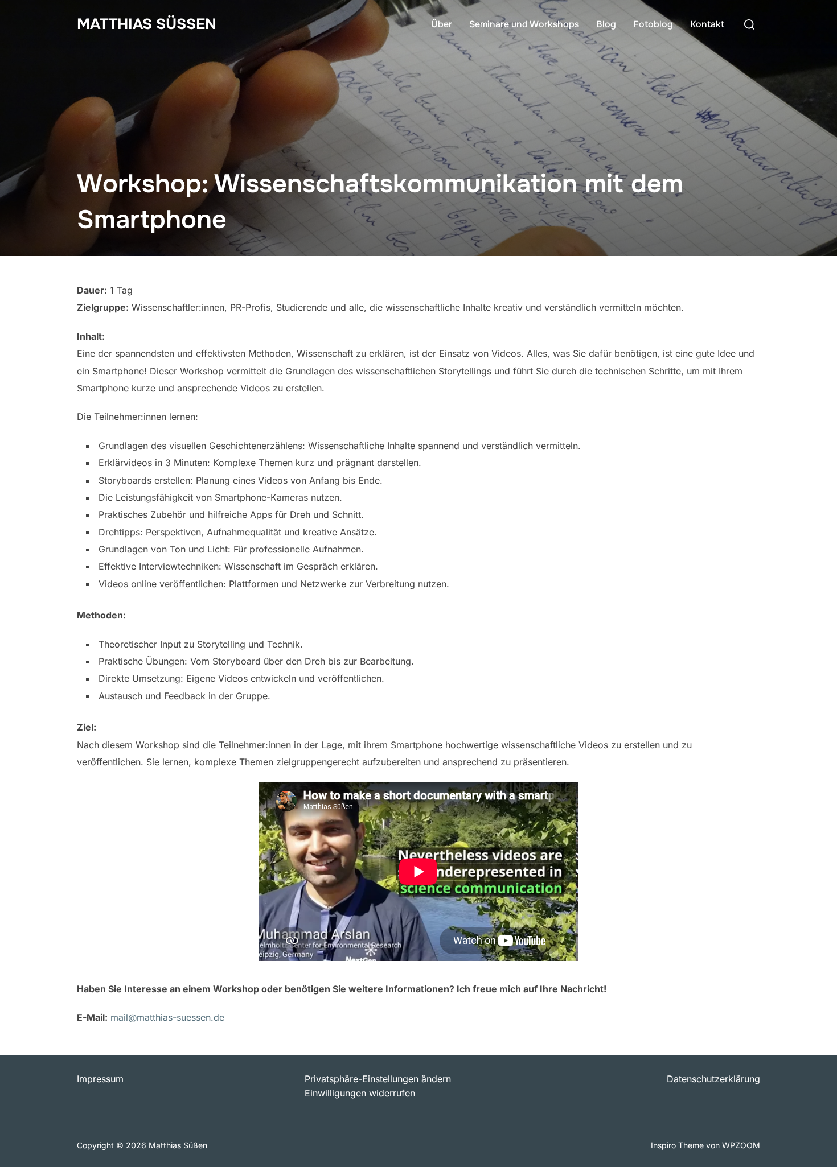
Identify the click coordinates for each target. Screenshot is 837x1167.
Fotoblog (653, 24)
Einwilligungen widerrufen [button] (360, 1093)
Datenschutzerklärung (713, 1078)
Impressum (100, 1078)
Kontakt (707, 24)
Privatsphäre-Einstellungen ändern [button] (378, 1078)
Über (441, 24)
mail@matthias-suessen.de (167, 1017)
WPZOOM (741, 1145)
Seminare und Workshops (524, 24)
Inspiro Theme (677, 1145)
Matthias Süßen (146, 24)
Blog (606, 24)
